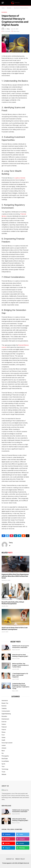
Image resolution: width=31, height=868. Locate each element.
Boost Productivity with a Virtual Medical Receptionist (13, 603)
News (3, 750)
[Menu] (3, 3)
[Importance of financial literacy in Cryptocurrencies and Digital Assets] (15, 43)
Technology (5, 769)
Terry (8, 29)
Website (4, 774)
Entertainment (5, 719)
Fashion (4, 724)
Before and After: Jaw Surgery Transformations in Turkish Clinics (20, 665)
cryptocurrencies (19, 178)
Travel (3, 771)
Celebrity (4, 708)
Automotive (5, 700)
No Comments (6, 31)
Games (3, 737)
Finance (4, 729)
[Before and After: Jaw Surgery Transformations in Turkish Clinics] (6, 666)
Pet (2, 753)
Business (4, 12)
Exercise (4, 721)
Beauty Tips (5, 703)
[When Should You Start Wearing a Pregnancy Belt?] (6, 657)
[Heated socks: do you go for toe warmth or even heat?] (6, 648)
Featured (4, 727)
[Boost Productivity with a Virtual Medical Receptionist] (15, 591)
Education (4, 716)
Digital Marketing (6, 713)
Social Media (5, 761)
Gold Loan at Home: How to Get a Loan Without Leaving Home (15, 628)
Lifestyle (4, 748)
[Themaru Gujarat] (15, 2)
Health (3, 740)
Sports (3, 764)
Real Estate (5, 758)
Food (3, 734)
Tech (3, 766)
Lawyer (4, 745)
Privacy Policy (20, 859)
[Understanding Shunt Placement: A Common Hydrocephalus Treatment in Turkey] (6, 686)
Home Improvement (7, 742)
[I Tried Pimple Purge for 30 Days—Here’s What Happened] (6, 676)
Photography (5, 756)
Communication (6, 711)
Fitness (3, 732)
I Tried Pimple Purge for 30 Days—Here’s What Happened (20, 675)
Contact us (10, 859)
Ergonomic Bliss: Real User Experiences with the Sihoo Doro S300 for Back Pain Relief (15, 576)
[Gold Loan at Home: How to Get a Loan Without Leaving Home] (15, 617)
